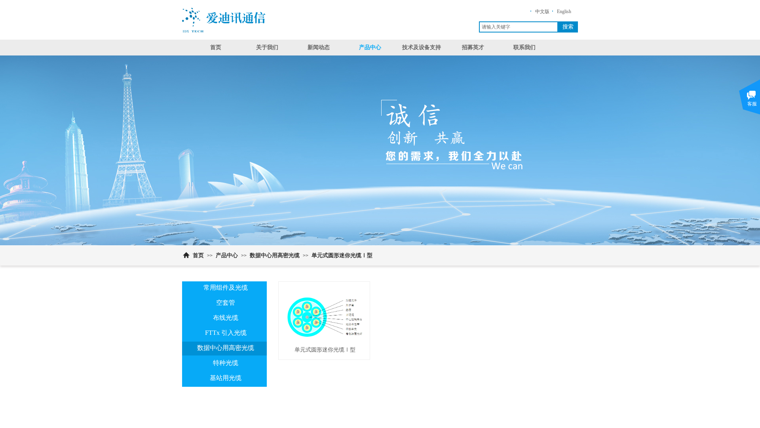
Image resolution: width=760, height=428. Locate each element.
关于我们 (267, 47)
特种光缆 (225, 362)
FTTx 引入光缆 (226, 332)
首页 (215, 47)
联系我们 (524, 47)
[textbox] (518, 26)
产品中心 (370, 47)
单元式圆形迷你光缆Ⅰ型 (342, 255)
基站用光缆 (225, 377)
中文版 (542, 11)
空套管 (225, 302)
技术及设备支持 (421, 47)
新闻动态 (319, 47)
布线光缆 (225, 317)
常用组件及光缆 (225, 287)
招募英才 (473, 47)
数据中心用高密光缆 (275, 255)
